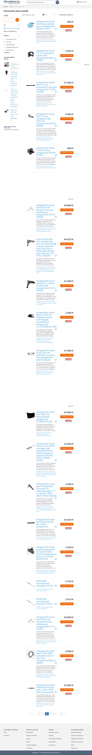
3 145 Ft (69, 581)
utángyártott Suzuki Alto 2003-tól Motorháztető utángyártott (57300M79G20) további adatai (44, 434)
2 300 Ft (69, 313)
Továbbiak (6, 52)
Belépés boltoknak (76, 732)
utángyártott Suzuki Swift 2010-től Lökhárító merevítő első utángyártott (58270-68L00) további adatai (44, 373)
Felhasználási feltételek (55, 738)
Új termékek (29, 732)
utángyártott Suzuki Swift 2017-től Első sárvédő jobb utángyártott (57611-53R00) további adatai (46, 303)
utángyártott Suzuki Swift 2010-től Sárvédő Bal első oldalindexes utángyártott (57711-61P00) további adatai (46, 641)
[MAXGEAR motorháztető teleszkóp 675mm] (30, 584)
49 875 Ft (68, 240)
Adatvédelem (52, 742)
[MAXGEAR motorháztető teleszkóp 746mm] (30, 602)
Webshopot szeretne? (77, 742)
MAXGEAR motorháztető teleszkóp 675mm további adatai (44, 590)
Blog (5, 732)
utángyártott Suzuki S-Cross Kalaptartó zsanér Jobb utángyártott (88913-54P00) (46, 55)
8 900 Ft (69, 651)
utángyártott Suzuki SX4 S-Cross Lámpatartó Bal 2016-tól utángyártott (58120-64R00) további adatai (45, 138)
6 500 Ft (69, 484)
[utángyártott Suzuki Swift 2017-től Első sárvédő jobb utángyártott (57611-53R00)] (30, 284)
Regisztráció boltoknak (77, 738)
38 (47, 714)
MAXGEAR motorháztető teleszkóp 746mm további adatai (44, 608)
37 (43, 713)
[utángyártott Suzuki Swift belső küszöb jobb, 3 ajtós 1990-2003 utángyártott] (30, 688)
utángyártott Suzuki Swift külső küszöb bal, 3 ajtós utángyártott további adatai (46, 538)
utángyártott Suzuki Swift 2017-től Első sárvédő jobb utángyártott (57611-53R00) (46, 286)
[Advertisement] (82, 37)
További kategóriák (31, 745)
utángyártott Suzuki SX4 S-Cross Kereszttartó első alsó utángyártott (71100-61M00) (46, 87)
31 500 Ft (68, 281)
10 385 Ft (68, 685)
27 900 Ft (68, 351)
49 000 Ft (68, 412)
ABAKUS (8, 50)
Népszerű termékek (31, 735)
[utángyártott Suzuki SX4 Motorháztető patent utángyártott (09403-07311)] (30, 25)
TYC (7, 42)
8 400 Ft (69, 114)
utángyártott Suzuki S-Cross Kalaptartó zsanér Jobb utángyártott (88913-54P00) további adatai (45, 73)
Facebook (6, 735)
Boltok (28, 742)
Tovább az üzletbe (66, 26)
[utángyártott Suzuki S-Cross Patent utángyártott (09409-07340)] (30, 151)
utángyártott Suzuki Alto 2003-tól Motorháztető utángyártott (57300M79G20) (45, 417)
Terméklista (29, 748)
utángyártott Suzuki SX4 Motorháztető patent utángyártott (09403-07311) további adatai (46, 41)
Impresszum (52, 745)
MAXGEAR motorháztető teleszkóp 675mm (44, 583)
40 (54, 713)
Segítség (51, 735)
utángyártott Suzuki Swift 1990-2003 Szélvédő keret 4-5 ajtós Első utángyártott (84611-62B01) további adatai (46, 675)
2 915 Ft (69, 599)
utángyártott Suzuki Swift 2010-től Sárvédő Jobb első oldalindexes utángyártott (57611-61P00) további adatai (46, 230)
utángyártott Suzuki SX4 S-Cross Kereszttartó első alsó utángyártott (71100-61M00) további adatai (46, 105)
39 (50, 713)
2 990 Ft (69, 51)
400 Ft (70, 22)
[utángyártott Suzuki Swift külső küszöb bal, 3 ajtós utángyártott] (30, 522)
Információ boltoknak (77, 735)
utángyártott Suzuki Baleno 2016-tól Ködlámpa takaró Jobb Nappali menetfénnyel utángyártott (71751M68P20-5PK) (46, 320)
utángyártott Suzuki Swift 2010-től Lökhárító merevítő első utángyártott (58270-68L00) (45, 355)
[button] (82, 2)
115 (61, 713)
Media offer (74, 748)
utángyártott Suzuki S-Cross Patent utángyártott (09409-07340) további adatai (46, 167)
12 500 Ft (68, 444)
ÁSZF (72, 745)
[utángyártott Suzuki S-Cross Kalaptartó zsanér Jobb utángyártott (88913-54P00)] (30, 54)
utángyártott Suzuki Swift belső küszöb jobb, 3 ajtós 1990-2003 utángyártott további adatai (45, 705)
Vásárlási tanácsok (54, 732)
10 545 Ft (68, 520)
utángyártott (9, 39)
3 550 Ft (69, 547)
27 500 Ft (68, 83)
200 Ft (70, 148)
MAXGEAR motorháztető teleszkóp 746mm (44, 601)
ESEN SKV (9, 44)
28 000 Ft (68, 206)
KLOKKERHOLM (11, 47)
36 (39, 713)
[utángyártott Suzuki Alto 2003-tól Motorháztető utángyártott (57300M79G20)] (30, 415)
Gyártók (28, 738)
